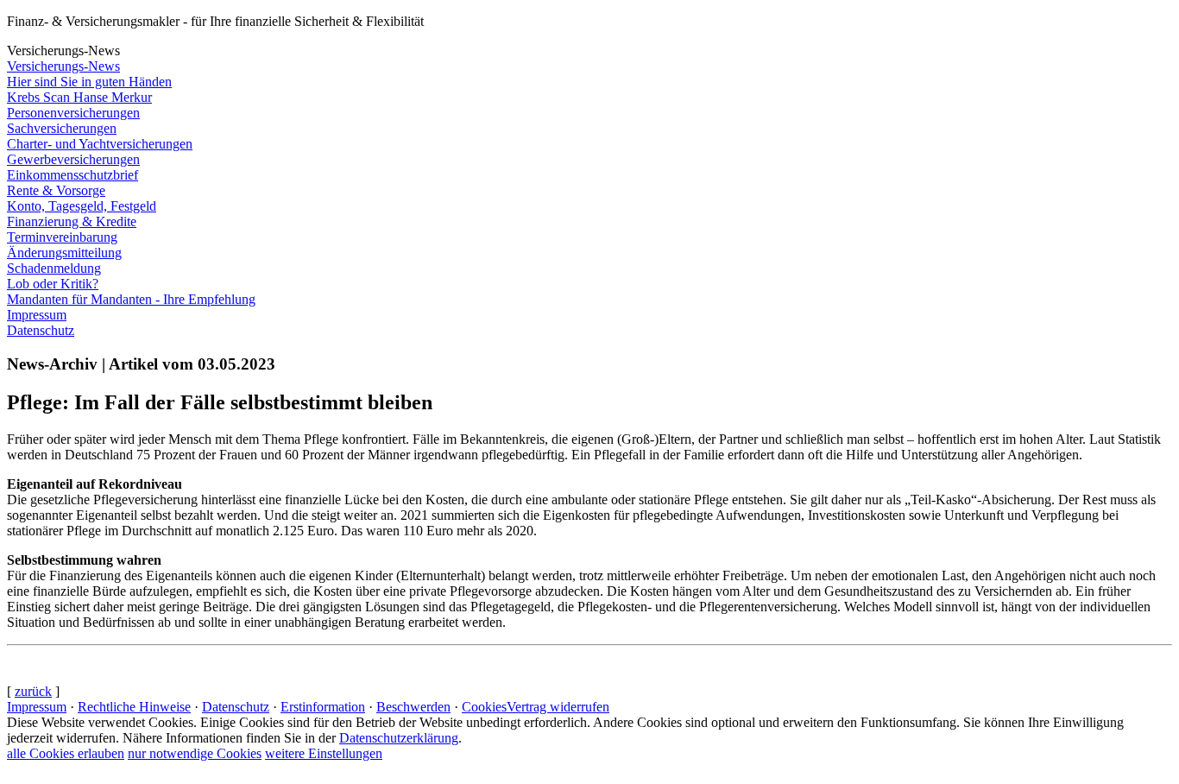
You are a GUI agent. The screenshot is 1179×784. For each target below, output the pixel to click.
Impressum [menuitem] (36, 314)
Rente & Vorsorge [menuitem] (56, 190)
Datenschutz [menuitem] (40, 330)
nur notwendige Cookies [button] (195, 753)
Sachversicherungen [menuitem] (62, 128)
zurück (33, 691)
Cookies (484, 706)
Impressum (36, 706)
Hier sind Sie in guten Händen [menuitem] (89, 81)
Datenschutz (235, 706)
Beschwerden (413, 706)
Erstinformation (323, 706)
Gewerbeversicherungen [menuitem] (73, 159)
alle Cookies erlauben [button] (65, 753)
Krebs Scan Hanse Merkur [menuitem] (79, 97)
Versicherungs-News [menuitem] (63, 66)
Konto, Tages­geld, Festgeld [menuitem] (81, 206)
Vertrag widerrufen (558, 706)
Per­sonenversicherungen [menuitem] (73, 112)
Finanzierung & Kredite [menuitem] (71, 221)
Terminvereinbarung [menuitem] (62, 237)
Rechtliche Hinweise (134, 706)
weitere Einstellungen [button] (323, 753)
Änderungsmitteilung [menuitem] (64, 252)
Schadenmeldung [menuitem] (54, 268)
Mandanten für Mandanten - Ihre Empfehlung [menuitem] (131, 299)
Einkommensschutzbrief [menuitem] (72, 175)
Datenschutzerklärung (398, 737)
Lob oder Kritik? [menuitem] (52, 283)
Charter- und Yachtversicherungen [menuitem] (99, 143)
